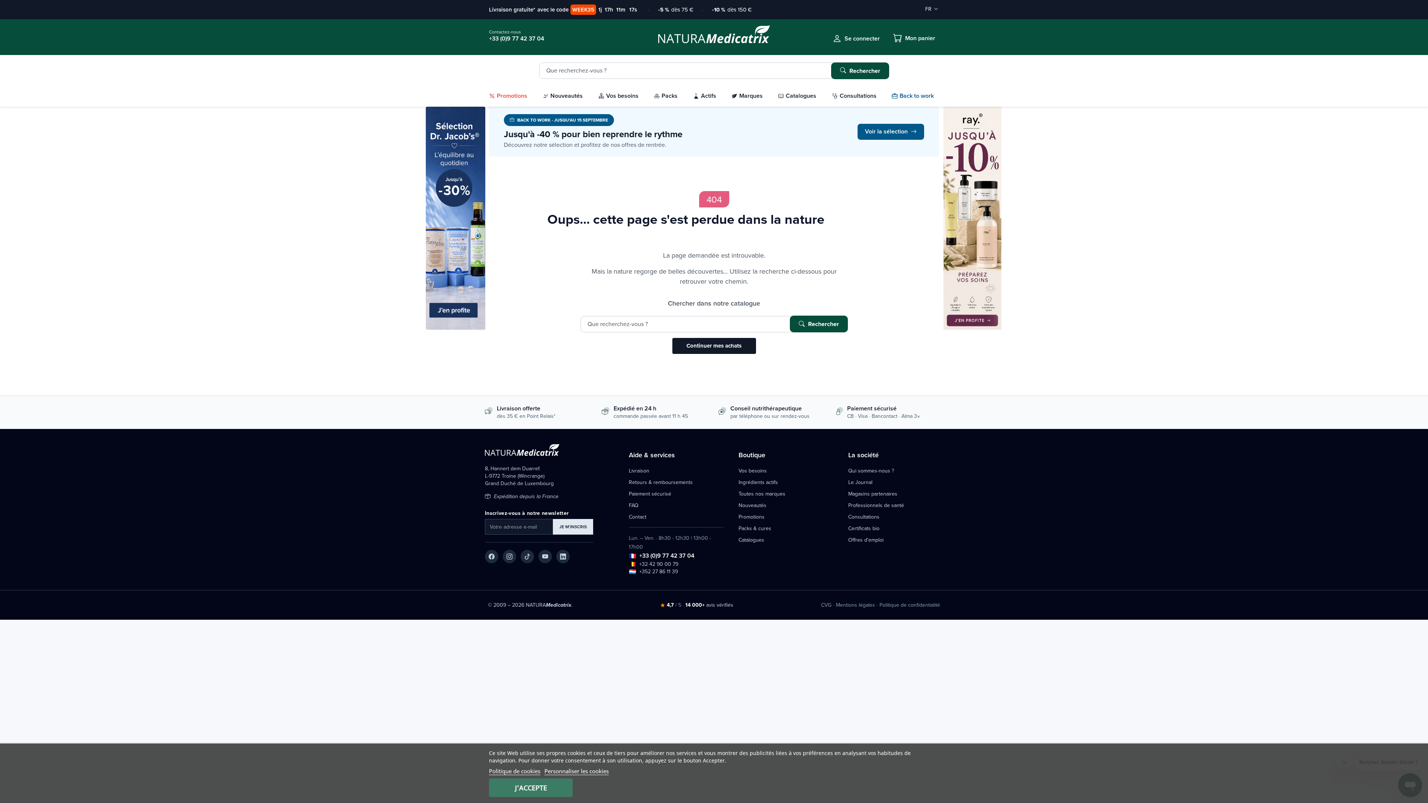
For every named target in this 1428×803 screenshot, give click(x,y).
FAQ (634, 505)
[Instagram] (509, 556)
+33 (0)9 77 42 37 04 (666, 555)
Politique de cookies (514, 771)
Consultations (863, 516)
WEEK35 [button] (583, 9)
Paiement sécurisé (650, 493)
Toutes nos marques (762, 493)
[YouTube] (545, 556)
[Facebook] (491, 556)
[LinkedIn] (563, 556)
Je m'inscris (573, 526)
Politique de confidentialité (909, 605)
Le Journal (860, 482)
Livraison (639, 470)
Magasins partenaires (872, 493)
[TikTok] (527, 556)
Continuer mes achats (714, 346)
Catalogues (751, 540)
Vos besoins (753, 470)
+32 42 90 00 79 (658, 564)
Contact (637, 516)
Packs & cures (755, 528)
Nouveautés (752, 505)
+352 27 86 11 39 (658, 571)
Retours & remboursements (661, 482)
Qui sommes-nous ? (871, 470)
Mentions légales (855, 605)
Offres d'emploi (866, 540)
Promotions (752, 516)
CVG (826, 605)
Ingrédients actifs (758, 482)
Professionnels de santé (876, 505)
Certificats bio (863, 528)
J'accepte (531, 787)
